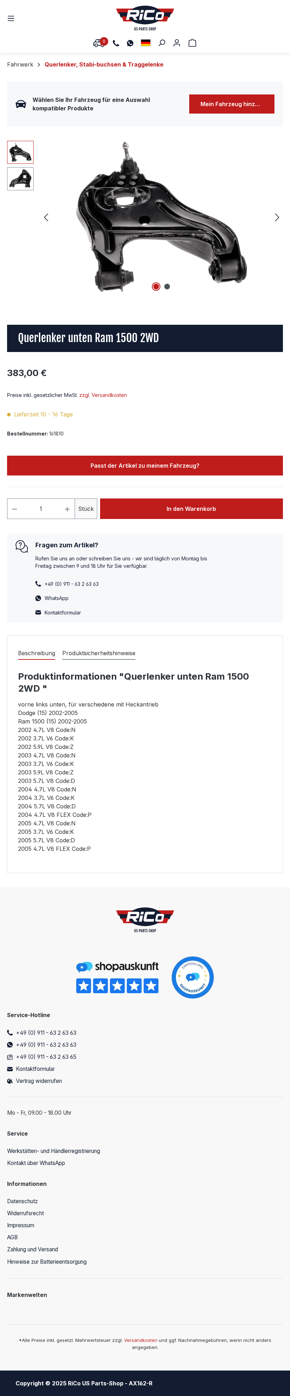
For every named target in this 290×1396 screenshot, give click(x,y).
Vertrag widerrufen (39, 1081)
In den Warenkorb (191, 508)
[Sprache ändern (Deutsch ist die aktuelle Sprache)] (145, 42)
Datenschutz (22, 1201)
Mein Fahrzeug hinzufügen (237, 104)
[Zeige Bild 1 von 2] (156, 286)
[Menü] (13, 18)
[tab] (36, 653)
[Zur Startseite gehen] (145, 18)
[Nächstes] (277, 217)
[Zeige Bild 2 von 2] (167, 286)
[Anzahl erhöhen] (67, 508)
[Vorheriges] (46, 217)
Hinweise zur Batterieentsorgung (47, 1261)
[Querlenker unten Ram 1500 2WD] (162, 217)
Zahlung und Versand (32, 1249)
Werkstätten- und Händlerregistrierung (53, 1151)
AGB (12, 1237)
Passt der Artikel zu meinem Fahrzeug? (145, 465)
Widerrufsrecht (25, 1213)
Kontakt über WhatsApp (36, 1163)
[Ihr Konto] (177, 42)
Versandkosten (140, 1340)
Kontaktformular (63, 613)
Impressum (20, 1225)
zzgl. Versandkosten (103, 395)
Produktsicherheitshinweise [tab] (98, 653)
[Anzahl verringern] (14, 508)
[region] (145, 217)
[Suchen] (161, 42)
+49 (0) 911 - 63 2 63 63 (46, 1032)
